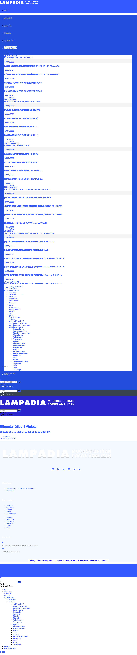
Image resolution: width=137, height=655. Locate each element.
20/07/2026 (9, 131)
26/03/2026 (9, 271)
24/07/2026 (9, 87)
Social (10, 321)
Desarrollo (17, 337)
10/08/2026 (9, 70)
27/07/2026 (9, 210)
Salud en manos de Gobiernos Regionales (26, 250)
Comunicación (18, 327)
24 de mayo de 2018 (8, 438)
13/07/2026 (9, 219)
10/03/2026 (9, 288)
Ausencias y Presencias (16, 145)
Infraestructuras (13, 299)
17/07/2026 (9, 139)
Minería (11, 311)
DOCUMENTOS (10, 382)
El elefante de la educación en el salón (25, 223)
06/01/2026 (9, 95)
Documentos (11, 514)
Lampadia (6, 436)
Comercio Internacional (15, 286)
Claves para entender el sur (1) (21, 135)
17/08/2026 (9, 158)
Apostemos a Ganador (16, 170)
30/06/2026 (9, 175)
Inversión (9, 517)
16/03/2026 (9, 279)
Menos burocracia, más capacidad (22, 102)
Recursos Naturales (14, 317)
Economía (16, 339)
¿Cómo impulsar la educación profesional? (27, 206)
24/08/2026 (9, 246)
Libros (8, 512)
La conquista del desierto (18, 58)
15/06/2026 (9, 227)
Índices (11, 305)
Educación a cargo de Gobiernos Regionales (27, 189)
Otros (10, 313)
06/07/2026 (9, 166)
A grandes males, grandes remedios (23, 258)
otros (8, 528)
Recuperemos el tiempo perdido (21, 162)
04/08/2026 (9, 202)
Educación (16, 343)
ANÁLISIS (8, 26)
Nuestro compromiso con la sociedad (20, 489)
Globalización (13, 292)
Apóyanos (10, 491)
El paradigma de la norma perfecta (23, 275)
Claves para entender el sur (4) (21, 118)
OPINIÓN (7, 34)
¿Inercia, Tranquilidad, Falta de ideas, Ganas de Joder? (33, 214)
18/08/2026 (9, 254)
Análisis (12, 327)
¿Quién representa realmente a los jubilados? (29, 233)
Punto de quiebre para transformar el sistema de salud (34, 267)
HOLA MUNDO (18, 321)
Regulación (12, 319)
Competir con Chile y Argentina (21, 83)
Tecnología (12, 323)
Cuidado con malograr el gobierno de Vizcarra (25, 432)
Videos (9, 510)
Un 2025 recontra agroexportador (23, 91)
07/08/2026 (9, 79)
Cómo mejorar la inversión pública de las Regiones (32, 74)
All (9, 52)
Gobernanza (12, 303)
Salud (15, 366)
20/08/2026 (9, 114)
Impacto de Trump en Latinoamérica (23, 179)
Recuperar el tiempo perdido (19, 127)
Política (11, 54)
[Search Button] (19, 382)
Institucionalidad (14, 309)
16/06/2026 (9, 183)
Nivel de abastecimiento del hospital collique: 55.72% (33, 283)
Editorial (11, 299)
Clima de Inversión (20, 323)
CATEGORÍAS (9, 49)
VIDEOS (7, 41)
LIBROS (7, 366)
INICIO (6, 11)
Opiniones (12, 325)
